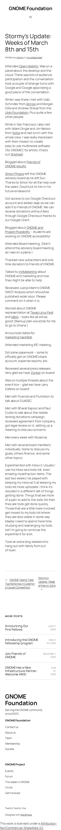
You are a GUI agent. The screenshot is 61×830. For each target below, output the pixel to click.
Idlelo (15, 317)
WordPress (26, 814)
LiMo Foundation (16, 112)
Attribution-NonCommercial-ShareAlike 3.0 (28, 825)
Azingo (31, 104)
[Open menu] (30, 17)
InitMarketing (28, 272)
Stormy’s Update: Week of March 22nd (47, 581)
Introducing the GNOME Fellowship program (21, 641)
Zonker (36, 373)
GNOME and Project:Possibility (24, 229)
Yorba (16, 133)
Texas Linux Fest (41, 312)
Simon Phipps (14, 174)
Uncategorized (34, 57)
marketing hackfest (18, 337)
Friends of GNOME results (22, 164)
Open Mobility (28, 66)
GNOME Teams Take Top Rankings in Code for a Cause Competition (20, 583)
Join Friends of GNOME (15, 655)
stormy (20, 57)
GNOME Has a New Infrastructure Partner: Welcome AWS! (21, 671)
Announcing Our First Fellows (16, 627)
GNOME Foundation (30, 8)
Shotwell (17, 154)
